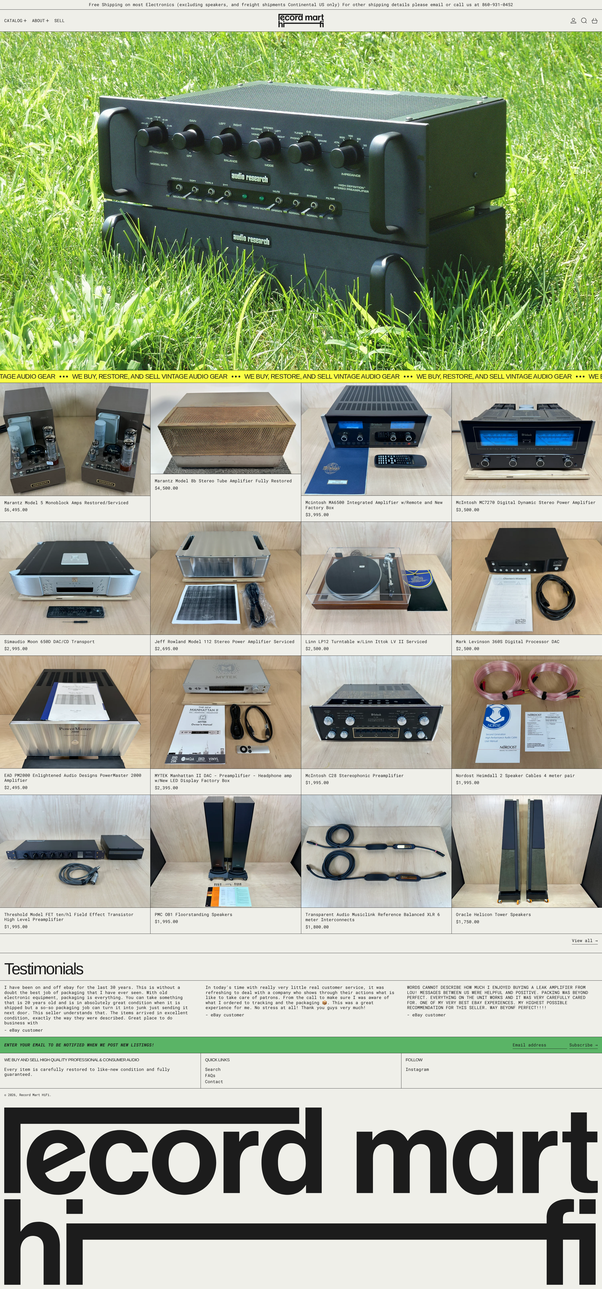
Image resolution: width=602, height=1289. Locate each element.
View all (582, 940)
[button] (584, 21)
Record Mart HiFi (34, 1095)
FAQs (210, 1075)
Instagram (417, 1069)
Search (213, 1069)
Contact (214, 1081)
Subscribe (581, 1045)
